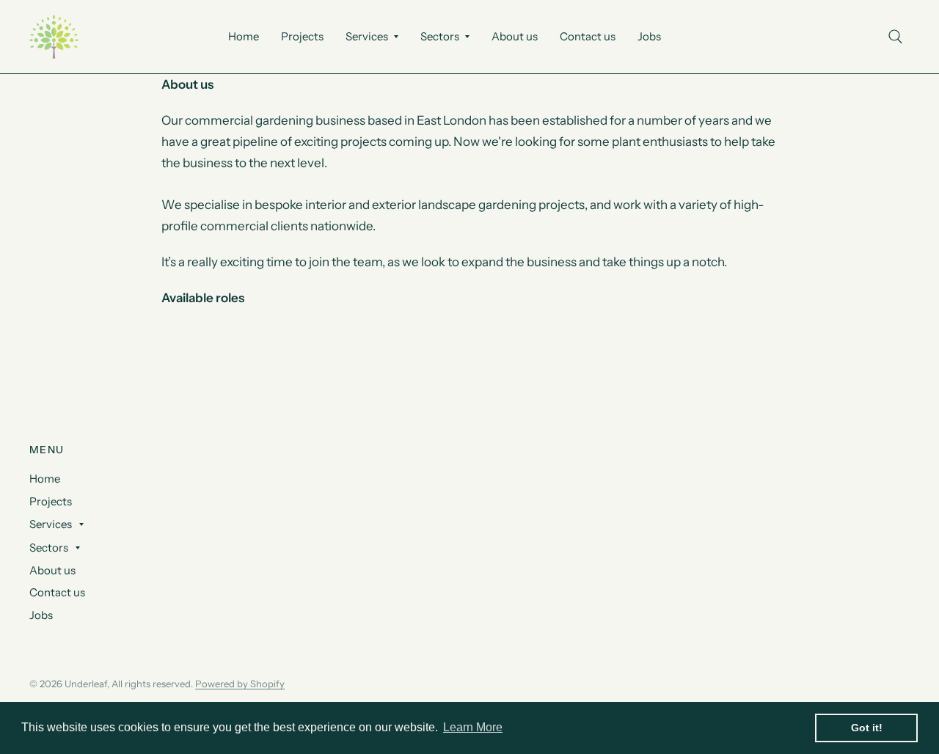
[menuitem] (243, 37)
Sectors (439, 36)
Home (243, 36)
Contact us (587, 36)
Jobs (649, 36)
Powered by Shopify (240, 683)
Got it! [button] (867, 727)
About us (515, 36)
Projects (302, 36)
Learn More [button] (473, 727)
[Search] (895, 36)
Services (367, 36)
